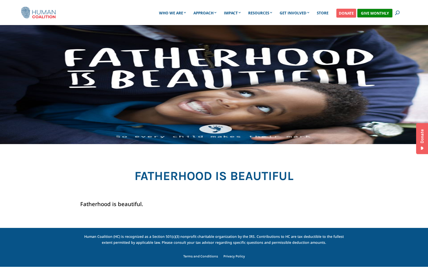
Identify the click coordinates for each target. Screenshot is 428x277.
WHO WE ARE (171, 12)
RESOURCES (258, 12)
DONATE (346, 13)
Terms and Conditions (200, 256)
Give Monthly (375, 13)
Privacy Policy (234, 256)
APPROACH (203, 12)
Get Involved (293, 12)
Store (322, 12)
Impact (231, 12)
